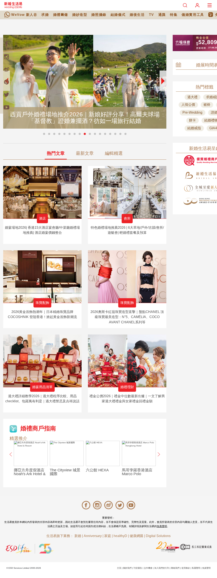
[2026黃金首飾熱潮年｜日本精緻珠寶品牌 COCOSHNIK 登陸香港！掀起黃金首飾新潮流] (42, 276)
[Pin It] (6, 82)
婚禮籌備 (60, 14)
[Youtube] (6, 107)
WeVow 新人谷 (24, 14)
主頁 (119, 568)
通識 (162, 14)
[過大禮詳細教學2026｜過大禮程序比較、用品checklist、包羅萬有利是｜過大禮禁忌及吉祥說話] (42, 361)
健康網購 (136, 536)
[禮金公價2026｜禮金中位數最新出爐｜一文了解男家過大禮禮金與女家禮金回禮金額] (127, 361)
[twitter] (6, 94)
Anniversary (93, 536)
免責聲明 (162, 526)
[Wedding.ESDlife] (13, 5)
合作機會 (148, 568)
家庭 (107, 536)
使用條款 (185, 568)
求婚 (45, 14)
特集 (173, 14)
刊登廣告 (138, 568)
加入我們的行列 (161, 568)
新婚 (77, 536)
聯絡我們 (175, 568)
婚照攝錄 (98, 14)
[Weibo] (6, 69)
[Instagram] (6, 56)
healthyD (120, 536)
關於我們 (127, 568)
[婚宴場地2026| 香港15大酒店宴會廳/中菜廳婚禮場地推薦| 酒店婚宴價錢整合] (42, 192)
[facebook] (6, 44)
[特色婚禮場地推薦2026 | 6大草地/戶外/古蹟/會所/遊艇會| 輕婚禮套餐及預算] (127, 192)
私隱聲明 (196, 568)
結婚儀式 (118, 14)
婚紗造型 (79, 14)
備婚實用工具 (193, 14)
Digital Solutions (158, 536)
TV (151, 14)
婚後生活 (137, 14)
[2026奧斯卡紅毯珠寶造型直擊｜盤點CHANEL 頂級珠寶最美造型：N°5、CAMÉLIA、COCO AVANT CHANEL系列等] (127, 276)
